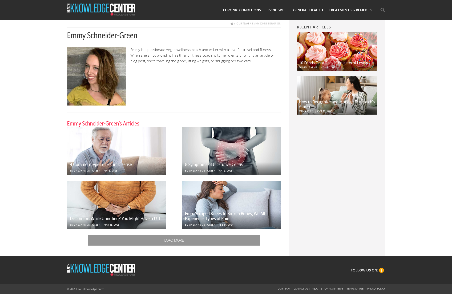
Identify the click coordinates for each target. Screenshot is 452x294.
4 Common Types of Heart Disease (101, 164)
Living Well (276, 10)
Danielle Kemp (308, 67)
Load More (174, 240)
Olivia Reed (306, 111)
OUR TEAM (242, 23)
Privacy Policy (376, 288)
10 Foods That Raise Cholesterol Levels (333, 62)
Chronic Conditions (242, 10)
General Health (308, 10)
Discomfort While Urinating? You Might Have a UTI (115, 218)
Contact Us (301, 288)
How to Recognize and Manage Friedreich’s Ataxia (337, 104)
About (316, 288)
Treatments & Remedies (350, 10)
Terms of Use (355, 288)
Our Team (284, 288)
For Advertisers (333, 288)
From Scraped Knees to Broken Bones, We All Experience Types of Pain (225, 216)
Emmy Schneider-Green (85, 170)
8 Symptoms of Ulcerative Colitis (214, 164)
